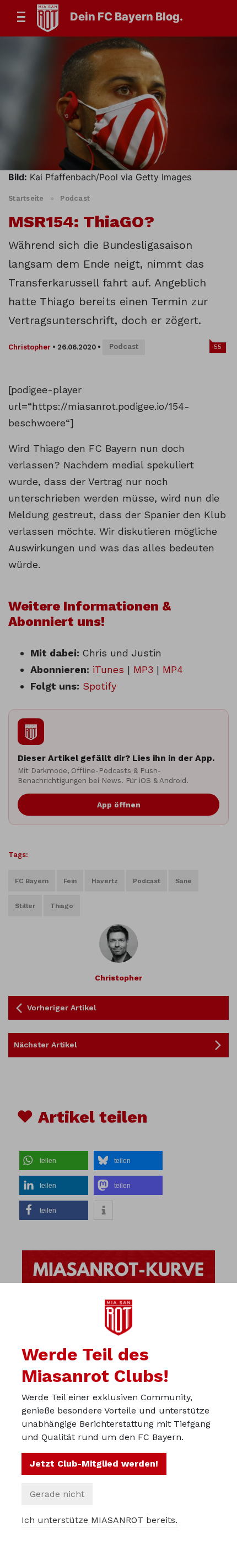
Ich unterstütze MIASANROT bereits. (99, 1520)
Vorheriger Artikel (61, 1007)
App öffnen (119, 804)
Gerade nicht (57, 1494)
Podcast (75, 198)
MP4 (173, 669)
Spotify (99, 686)
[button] (53, 1160)
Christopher (29, 347)
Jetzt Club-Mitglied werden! (94, 1463)
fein (70, 881)
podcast (146, 881)
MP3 (143, 669)
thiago (61, 906)
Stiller (25, 906)
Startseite (26, 198)
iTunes (108, 669)
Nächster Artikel (45, 1044)
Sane (183, 881)
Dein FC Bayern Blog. (126, 16)
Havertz (104, 881)
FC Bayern (32, 881)
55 (218, 347)
